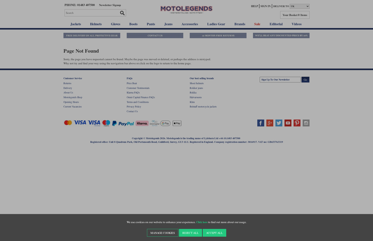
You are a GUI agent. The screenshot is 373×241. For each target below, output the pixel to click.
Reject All (190, 233)
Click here (201, 222)
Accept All (214, 233)
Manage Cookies (162, 233)
